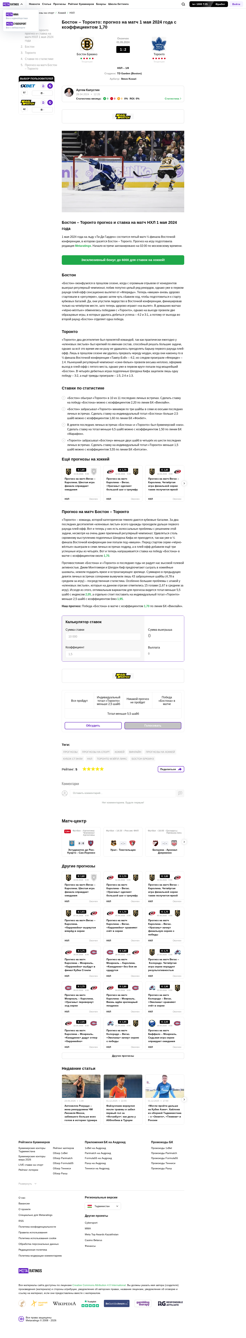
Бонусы (101, 4)
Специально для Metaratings (35, 1215)
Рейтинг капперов (63, 1148)
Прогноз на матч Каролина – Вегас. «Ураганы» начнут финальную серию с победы (161, 927)
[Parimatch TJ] (28, 102)
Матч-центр (74, 820)
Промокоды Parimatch (164, 1153)
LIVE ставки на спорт (31, 1164)
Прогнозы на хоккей (160, 751)
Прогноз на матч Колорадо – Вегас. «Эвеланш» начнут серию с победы (122, 1036)
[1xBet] (28, 86)
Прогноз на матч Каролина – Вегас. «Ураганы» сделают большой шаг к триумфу (122, 484)
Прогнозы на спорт (96, 751)
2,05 (88, 594)
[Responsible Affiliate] (170, 1304)
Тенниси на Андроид (97, 1168)
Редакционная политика (33, 1249)
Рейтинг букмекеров (81, 4)
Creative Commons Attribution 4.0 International (99, 1285)
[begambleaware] (117, 1304)
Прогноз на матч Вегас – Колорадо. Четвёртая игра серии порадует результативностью (163, 965)
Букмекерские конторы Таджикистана (32, 1150)
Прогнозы (59, 4)
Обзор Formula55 (63, 1163)
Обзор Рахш (60, 1173)
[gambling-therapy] (143, 1304)
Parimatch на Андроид (98, 1153)
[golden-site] (39, 1304)
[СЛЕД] (184, 483)
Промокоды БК (162, 1142)
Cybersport (91, 1222)
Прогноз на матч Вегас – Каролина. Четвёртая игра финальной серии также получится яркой (163, 484)
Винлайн (135, 751)
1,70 (106, 555)
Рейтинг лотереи (28, 1169)
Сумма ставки (75, 629)
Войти (236, 4)
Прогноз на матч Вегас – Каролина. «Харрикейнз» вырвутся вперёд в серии (80, 926)
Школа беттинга (118, 4)
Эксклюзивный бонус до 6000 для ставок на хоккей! (123, 260)
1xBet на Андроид (95, 1148)
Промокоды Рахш (161, 1168)
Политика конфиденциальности (37, 1226)
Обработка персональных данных (39, 1243)
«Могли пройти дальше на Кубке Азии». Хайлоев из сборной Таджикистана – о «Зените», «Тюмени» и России (164, 1113)
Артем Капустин (88, 90)
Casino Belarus (93, 1240)
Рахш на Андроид (95, 1163)
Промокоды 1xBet (161, 1148)
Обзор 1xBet (60, 1153)
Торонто (159, 54)
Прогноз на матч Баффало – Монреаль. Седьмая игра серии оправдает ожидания (162, 1036)
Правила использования (33, 1232)
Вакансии (24, 1203)
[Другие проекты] (13, 4)
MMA (88, 1228)
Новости (34, 4)
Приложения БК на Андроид (105, 1142)
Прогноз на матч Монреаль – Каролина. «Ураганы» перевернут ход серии (79, 1000)
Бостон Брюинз (87, 54)
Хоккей (119, 751)
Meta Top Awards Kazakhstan (101, 1234)
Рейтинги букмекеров (34, 1142)
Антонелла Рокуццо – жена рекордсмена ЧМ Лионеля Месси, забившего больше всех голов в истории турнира (80, 1113)
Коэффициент (75, 647)
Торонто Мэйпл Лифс (112, 758)
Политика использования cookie (37, 1238)
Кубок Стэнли (72, 758)
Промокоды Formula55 (164, 1158)
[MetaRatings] (30, 1270)
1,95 (120, 598)
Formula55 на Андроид (98, 1158)
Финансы (90, 1245)
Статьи (46, 4)
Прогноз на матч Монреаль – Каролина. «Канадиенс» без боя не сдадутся (121, 965)
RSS (21, 1220)
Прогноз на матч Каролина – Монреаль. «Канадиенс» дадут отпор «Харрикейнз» (81, 1036)
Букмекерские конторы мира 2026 (32, 1158)
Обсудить (93, 725)
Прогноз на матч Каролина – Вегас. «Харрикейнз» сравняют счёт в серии (121, 926)
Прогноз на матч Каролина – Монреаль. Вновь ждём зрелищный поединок (122, 1000)
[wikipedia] (64, 1304)
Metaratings (83, 245)
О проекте (25, 1209)
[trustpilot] (90, 1304)
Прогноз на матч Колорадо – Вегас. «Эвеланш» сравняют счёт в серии (162, 1000)
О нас (22, 1197)
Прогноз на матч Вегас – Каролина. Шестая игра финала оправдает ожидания (80, 484)
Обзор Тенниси (62, 1168)
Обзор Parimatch (63, 1158)
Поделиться (168, 769)
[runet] (22, 1304)
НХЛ (89, 758)
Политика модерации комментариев (40, 1255)
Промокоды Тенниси (163, 1163)
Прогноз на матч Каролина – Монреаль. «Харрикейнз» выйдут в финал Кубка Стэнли (80, 965)
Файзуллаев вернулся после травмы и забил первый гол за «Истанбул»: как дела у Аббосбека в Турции (121, 1113)
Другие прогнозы (78, 866)
